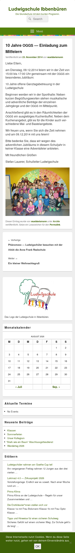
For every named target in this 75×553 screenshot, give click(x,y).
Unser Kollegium (16, 438)
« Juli (18, 387)
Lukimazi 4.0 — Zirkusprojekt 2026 (25, 478)
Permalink (55, 224)
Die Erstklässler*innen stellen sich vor (27, 505)
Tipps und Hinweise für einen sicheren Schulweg (32, 518)
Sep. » (56, 387)
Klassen (11, 430)
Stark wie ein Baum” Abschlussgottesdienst (30, 442)
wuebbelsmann (55, 57)
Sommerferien (14, 434)
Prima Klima (13, 491)
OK (37, 546)
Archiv (56, 221)
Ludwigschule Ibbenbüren (37, 8)
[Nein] (70, 543)
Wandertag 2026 (15, 446)
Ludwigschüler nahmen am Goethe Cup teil (29, 464)
